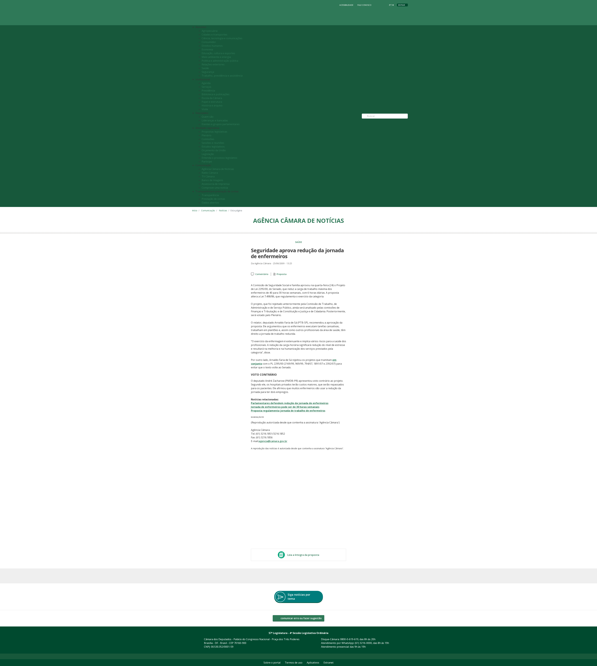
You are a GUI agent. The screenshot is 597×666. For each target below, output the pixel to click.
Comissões (208, 139)
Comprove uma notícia (215, 187)
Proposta (282, 274)
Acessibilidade (346, 5)
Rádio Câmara (210, 172)
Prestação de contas (213, 199)
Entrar (401, 5)
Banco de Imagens (212, 180)
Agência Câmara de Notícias (218, 169)
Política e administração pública (220, 60)
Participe (207, 161)
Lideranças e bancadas (215, 120)
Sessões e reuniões (213, 143)
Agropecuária (210, 31)
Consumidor (209, 42)
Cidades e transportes (214, 34)
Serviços (206, 87)
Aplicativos (313, 662)
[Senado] (383, 4)
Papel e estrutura (212, 101)
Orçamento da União (214, 150)
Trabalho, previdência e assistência (222, 75)
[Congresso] (377, 4)
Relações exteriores (213, 64)
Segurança (208, 72)
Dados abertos (210, 202)
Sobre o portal (272, 662)
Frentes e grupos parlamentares (221, 124)
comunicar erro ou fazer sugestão (301, 618)
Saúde (205, 68)
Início (194, 210)
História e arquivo (212, 105)
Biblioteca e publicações (215, 94)
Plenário (206, 135)
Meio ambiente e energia (216, 57)
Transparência (210, 195)
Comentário (261, 274)
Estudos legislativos (213, 146)
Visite (205, 109)
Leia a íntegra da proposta (303, 555)
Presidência (208, 90)
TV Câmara (208, 176)
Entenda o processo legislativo (219, 157)
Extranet (328, 662)
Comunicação (208, 210)
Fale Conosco (364, 5)
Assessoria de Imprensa (215, 184)
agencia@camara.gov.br (273, 441)
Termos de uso (293, 662)
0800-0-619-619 (349, 639)
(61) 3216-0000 (363, 643)
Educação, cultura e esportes (218, 53)
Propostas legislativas (214, 131)
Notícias (223, 210)
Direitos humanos (212, 45)
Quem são (207, 116)
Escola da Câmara (212, 98)
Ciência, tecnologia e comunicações (222, 38)
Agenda (206, 83)
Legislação (208, 154)
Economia (207, 49)
